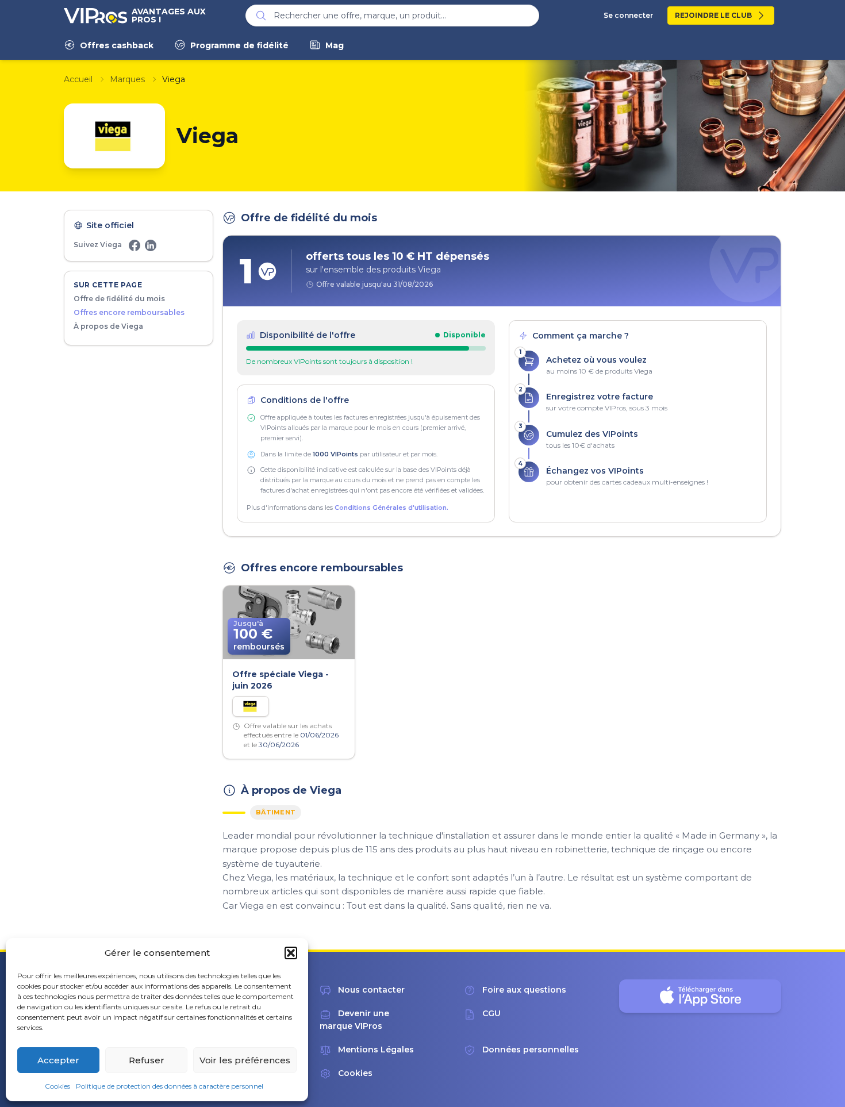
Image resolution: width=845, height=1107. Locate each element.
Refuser (146, 1060)
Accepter (58, 1060)
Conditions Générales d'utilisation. (391, 507)
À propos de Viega (108, 326)
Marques (127, 79)
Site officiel (110, 225)
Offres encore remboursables (129, 312)
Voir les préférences (244, 1060)
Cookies (57, 1086)
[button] (291, 953)
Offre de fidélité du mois (119, 298)
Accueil (78, 79)
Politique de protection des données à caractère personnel (169, 1086)
